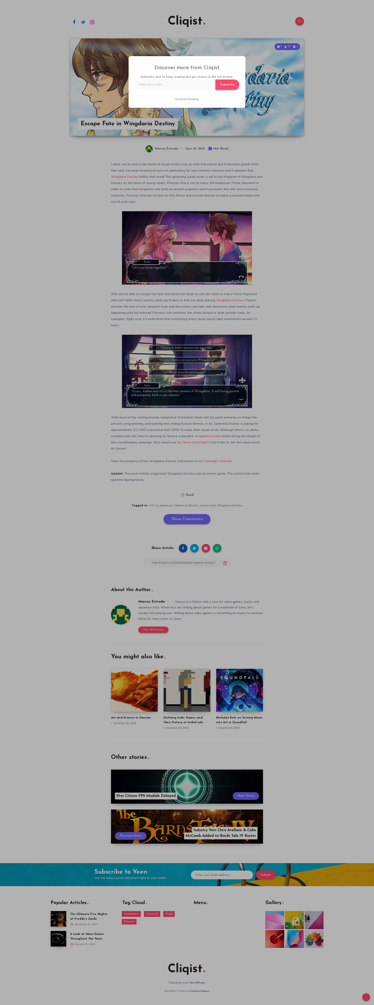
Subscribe (227, 84)
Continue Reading (187, 99)
